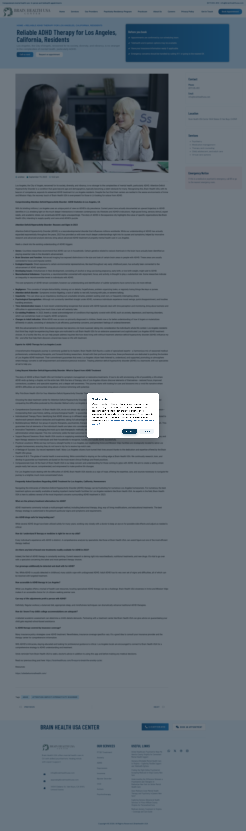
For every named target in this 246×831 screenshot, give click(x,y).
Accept (129, 431)
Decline (146, 431)
